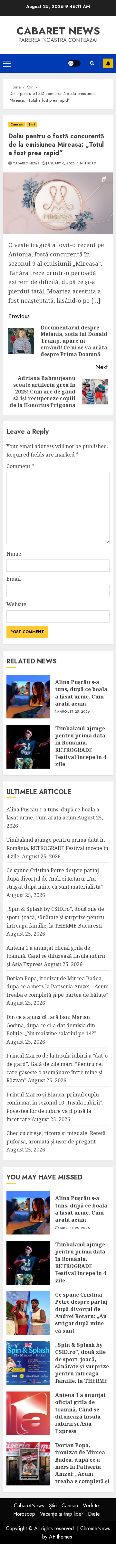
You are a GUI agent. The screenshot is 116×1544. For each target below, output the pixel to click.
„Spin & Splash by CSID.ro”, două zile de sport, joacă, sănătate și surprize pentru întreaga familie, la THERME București (55, 917)
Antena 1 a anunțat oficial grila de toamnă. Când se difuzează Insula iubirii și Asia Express (55, 956)
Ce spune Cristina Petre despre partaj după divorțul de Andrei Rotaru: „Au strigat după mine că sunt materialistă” (54, 878)
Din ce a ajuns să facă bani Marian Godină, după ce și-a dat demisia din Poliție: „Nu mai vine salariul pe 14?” (51, 1025)
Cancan (16, 124)
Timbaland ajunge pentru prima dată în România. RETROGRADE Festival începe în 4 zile (80, 746)
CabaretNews (29, 1505)
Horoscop (24, 1514)
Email (13, 578)
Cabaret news (58, 30)
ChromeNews (95, 1528)
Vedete (91, 1505)
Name (13, 553)
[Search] (92, 63)
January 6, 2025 (60, 163)
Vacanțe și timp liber (61, 1514)
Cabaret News (26, 163)
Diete (94, 1514)
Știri (31, 124)
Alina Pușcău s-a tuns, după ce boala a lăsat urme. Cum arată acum (81, 693)
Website (16, 604)
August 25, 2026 (75, 711)
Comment (20, 466)
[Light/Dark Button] (74, 63)
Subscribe (108, 63)
